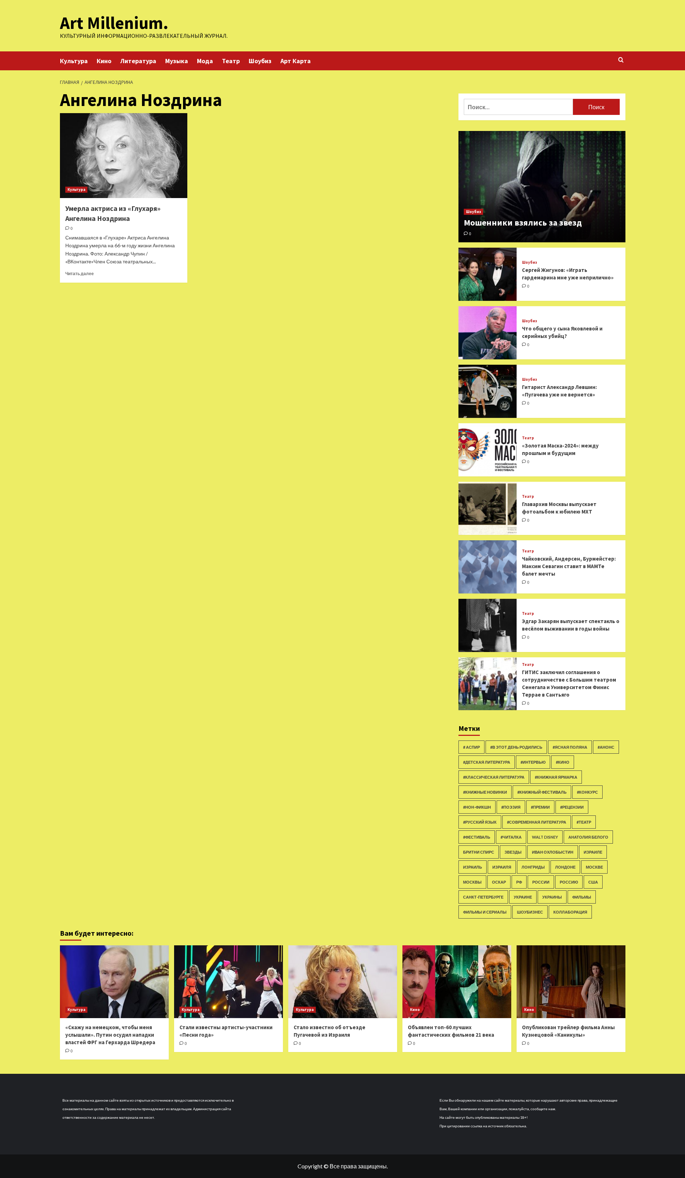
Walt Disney (545, 837)
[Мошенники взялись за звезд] (541, 186)
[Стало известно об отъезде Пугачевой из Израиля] (342, 981)
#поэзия (511, 807)
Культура (74, 61)
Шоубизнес (530, 912)
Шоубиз (260, 61)
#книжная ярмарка (556, 777)
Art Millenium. (114, 23)
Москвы (472, 882)
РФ (519, 882)
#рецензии (572, 807)
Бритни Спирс (478, 852)
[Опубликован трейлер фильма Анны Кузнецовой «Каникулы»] (571, 981)
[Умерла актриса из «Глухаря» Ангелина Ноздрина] (123, 155)
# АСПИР (471, 747)
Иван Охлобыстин (552, 852)
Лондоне (565, 867)
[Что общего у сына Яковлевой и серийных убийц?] (487, 332)
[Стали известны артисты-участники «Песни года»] (228, 981)
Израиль (472, 867)
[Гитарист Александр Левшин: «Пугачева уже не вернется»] (487, 391)
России (540, 882)
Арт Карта (295, 61)
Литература (138, 61)
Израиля (501, 867)
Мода (205, 61)
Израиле (593, 852)
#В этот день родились (516, 747)
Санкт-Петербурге (483, 897)
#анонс (606, 747)
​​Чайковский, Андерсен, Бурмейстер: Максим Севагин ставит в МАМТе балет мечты (569, 566)
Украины (552, 897)
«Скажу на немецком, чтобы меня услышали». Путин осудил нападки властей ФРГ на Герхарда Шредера (110, 1035)
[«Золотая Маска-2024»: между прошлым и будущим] (487, 449)
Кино (104, 61)
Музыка (176, 61)
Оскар (499, 882)
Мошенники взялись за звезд (523, 222)
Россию (569, 882)
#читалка (511, 837)
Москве (594, 867)
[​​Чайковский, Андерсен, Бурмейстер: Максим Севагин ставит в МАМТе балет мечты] (487, 566)
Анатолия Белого (588, 837)
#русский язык (480, 822)
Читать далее (79, 273)
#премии (540, 807)
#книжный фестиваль (542, 792)
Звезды (513, 852)
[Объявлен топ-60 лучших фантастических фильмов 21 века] (456, 981)
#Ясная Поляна (570, 747)
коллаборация (570, 912)
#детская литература (486, 762)
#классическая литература (493, 777)
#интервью (533, 762)
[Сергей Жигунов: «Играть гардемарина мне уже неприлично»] (487, 274)
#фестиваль (476, 837)
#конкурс (587, 792)
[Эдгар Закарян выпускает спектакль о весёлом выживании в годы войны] (487, 625)
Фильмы (581, 897)
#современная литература (536, 822)
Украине (523, 897)
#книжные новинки (485, 792)
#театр (584, 822)
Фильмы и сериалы (485, 912)
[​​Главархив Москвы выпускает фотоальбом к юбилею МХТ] (487, 508)
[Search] (620, 60)
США (593, 882)
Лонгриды (533, 867)
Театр (231, 61)
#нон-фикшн (477, 807)
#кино (562, 762)
